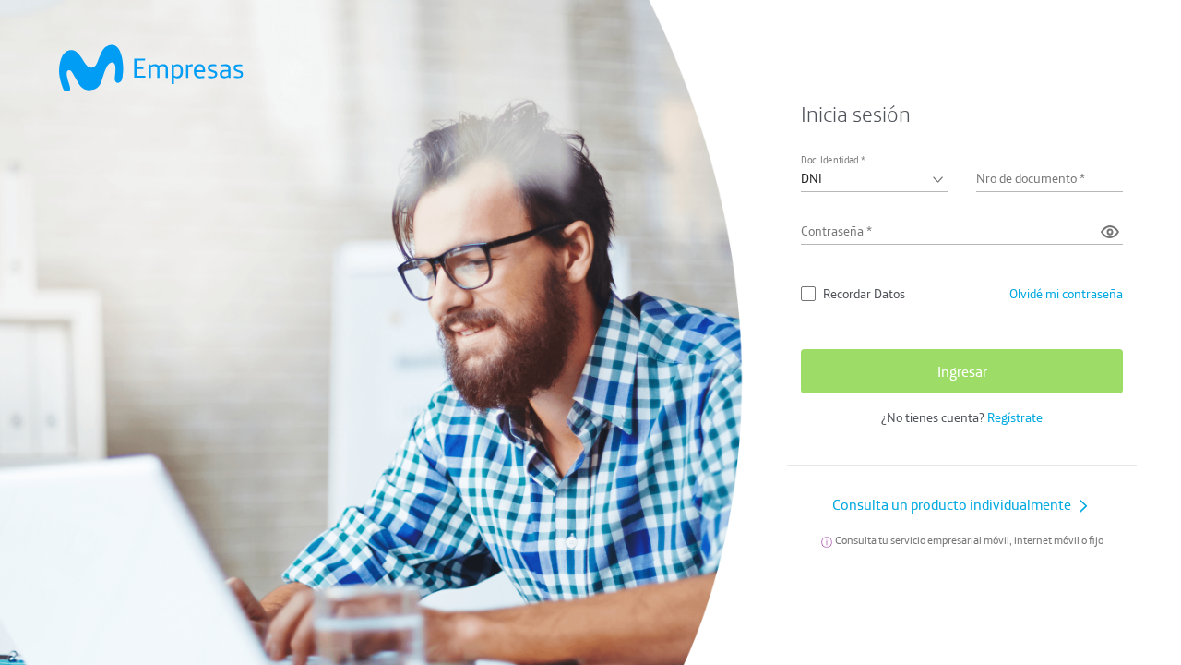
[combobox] (874, 179)
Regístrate (1015, 417)
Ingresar (962, 371)
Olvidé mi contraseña (1066, 293)
